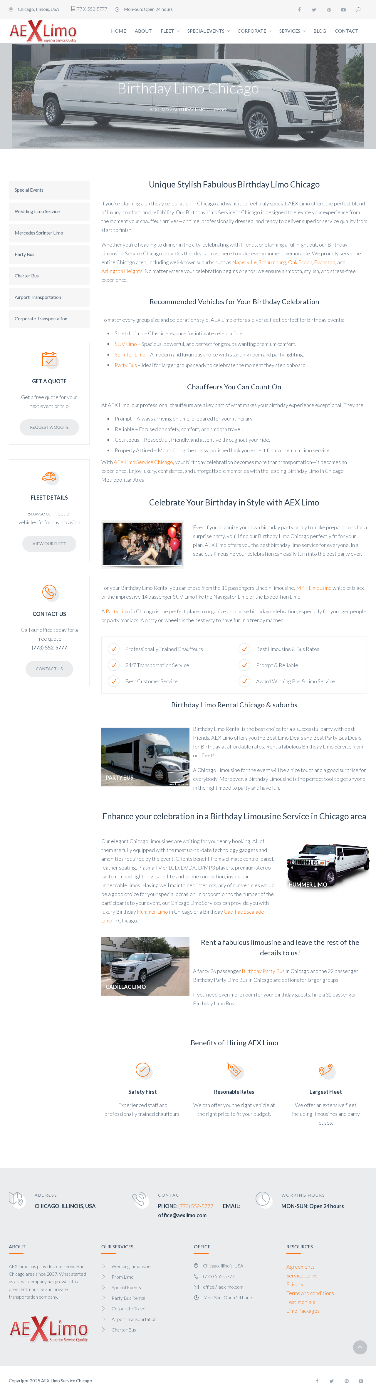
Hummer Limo (152, 911)
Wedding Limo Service (37, 211)
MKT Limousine (314, 588)
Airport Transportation (38, 297)
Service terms (302, 1275)
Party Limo (118, 611)
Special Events (29, 189)
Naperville (244, 262)
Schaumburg (272, 262)
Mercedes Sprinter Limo (39, 232)
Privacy (294, 1284)
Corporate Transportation (41, 318)
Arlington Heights (121, 271)
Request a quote (49, 427)
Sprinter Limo (130, 354)
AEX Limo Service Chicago (143, 462)
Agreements (300, 1266)
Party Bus (24, 254)
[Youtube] (344, 10)
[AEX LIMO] (43, 31)
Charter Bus (27, 275)
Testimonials (300, 1302)
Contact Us (49, 668)
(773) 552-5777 (195, 1206)
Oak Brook (300, 262)
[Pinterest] (329, 10)
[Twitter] (314, 10)
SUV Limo (126, 344)
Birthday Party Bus (263, 971)
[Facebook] (300, 10)
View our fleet (49, 543)
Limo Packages (303, 1310)
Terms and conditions (310, 1293)
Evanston (324, 262)
